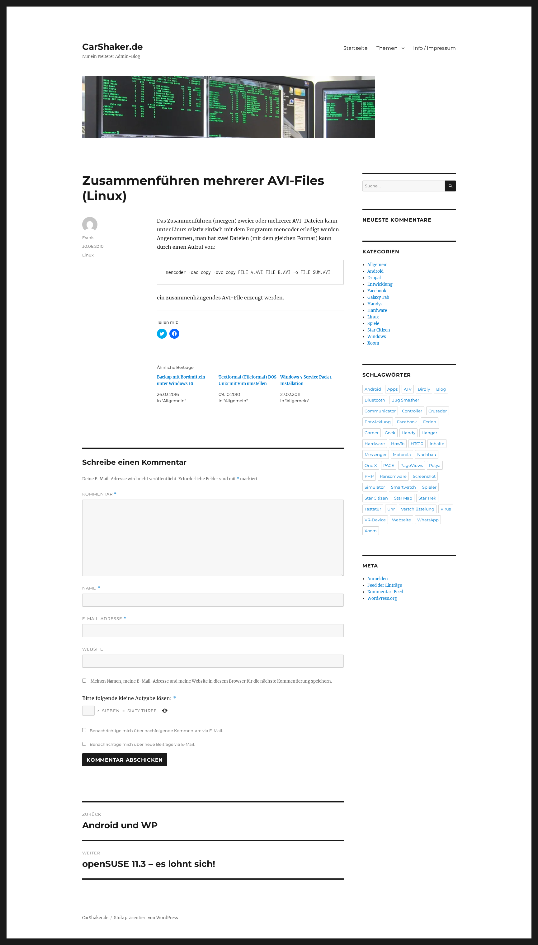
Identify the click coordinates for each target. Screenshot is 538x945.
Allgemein (377, 264)
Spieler (429, 487)
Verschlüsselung (417, 508)
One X (371, 465)
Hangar (429, 432)
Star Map (403, 498)
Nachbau (426, 454)
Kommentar (99, 494)
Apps (392, 389)
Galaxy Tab (378, 297)
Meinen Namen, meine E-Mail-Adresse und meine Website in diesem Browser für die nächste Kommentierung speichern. (211, 681)
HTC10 (417, 443)
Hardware (377, 310)
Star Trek (427, 498)
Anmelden (377, 578)
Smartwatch (403, 487)
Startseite (355, 48)
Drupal (374, 277)
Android (375, 271)
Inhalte (437, 443)
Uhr (391, 508)
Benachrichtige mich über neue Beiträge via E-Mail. (142, 744)
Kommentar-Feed (385, 592)
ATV (408, 389)
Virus (446, 508)
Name (91, 588)
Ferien (429, 421)
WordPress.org (382, 598)
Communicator (380, 410)
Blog (441, 389)
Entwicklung (380, 284)
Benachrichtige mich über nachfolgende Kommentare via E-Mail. (156, 730)
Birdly (424, 389)
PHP (369, 476)
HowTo (397, 443)
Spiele (373, 323)
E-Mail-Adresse (104, 618)
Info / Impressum (434, 48)
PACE (388, 465)
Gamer (372, 432)
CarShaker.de (112, 46)
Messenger (376, 454)
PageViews (411, 465)
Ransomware (393, 476)
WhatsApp (428, 519)
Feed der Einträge (384, 585)
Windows (376, 336)
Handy (408, 432)
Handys (375, 304)
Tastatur (373, 508)
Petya (435, 465)
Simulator (375, 487)
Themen (387, 48)
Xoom (373, 343)
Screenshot (424, 476)
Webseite (401, 519)
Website (92, 648)
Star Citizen (378, 330)
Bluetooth (375, 399)
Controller (412, 410)
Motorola (402, 454)
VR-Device (375, 519)
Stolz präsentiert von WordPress (146, 917)
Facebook (376, 291)
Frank (88, 237)
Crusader (437, 410)
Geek (390, 432)
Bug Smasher (405, 399)
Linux (88, 254)
